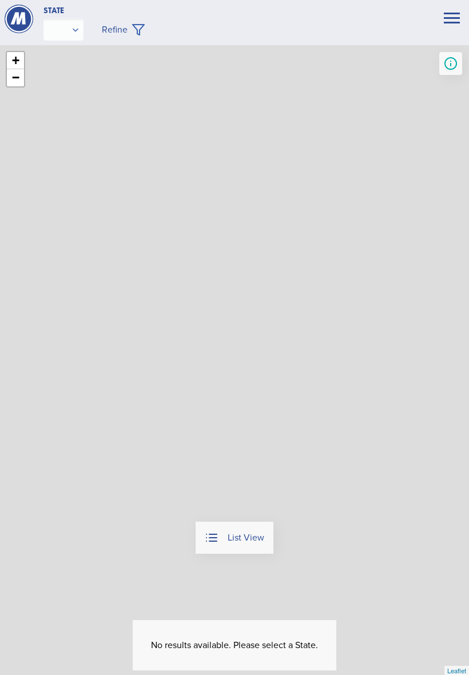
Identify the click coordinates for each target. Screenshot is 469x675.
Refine (115, 29)
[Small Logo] (19, 19)
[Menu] (451, 19)
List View (246, 537)
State (53, 10)
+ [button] (15, 60)
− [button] (15, 77)
